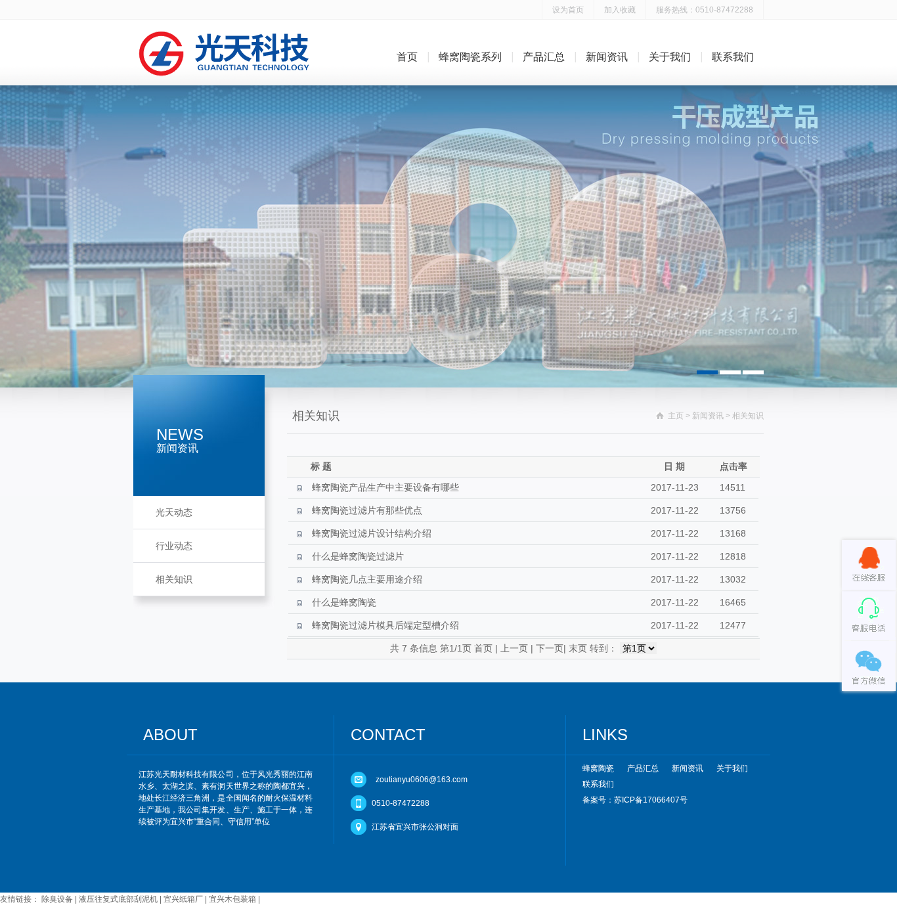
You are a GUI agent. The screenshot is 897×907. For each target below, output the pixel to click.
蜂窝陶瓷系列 (470, 56)
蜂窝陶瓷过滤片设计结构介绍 (371, 533)
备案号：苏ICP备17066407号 (635, 800)
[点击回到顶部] (448, 708)
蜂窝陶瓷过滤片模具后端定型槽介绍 (385, 625)
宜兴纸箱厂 (183, 899)
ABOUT (170, 734)
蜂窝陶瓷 (598, 768)
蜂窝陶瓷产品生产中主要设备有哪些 (385, 487)
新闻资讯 (607, 56)
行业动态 (174, 546)
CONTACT (388, 734)
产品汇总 (544, 56)
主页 (676, 415)
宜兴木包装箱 (232, 899)
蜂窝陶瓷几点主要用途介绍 (367, 579)
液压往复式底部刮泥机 (118, 899)
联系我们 (733, 56)
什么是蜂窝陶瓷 (344, 602)
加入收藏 (620, 9)
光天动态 (174, 512)
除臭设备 (57, 899)
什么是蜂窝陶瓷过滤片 (358, 556)
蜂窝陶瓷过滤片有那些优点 (367, 510)
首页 (407, 56)
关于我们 (670, 56)
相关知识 (174, 579)
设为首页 (568, 9)
